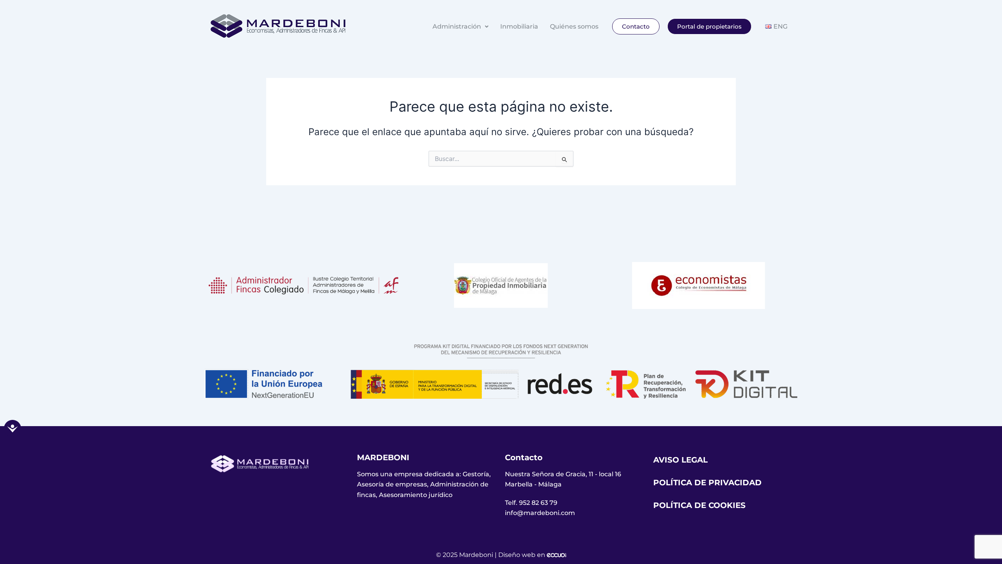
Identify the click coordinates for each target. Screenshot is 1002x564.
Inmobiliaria (519, 26)
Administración (457, 26)
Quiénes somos (574, 26)
